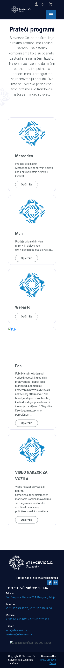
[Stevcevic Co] (23, 9)
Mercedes (24, 156)
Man (19, 234)
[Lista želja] (42, 5)
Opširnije (26, 184)
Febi (19, 366)
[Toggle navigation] (51, 14)
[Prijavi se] (36, 5)
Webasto (22, 307)
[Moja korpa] (51, 4)
